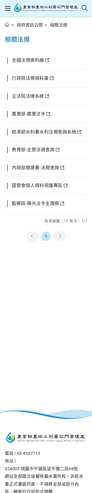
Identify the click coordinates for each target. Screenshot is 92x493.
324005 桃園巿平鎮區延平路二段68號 (41, 468)
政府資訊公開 (30, 24)
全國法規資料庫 (28, 60)
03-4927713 (28, 453)
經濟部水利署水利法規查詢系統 (44, 132)
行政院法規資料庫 (30, 78)
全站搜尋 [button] (85, 8)
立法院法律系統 (28, 96)
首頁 (7, 24)
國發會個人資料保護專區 (37, 185)
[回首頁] (46, 438)
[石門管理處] (46, 8)
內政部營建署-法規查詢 (35, 167)
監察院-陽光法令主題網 (35, 203)
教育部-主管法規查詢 (33, 149)
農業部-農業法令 (28, 114)
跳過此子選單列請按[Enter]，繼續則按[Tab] (9, 30)
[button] (7, 8)
